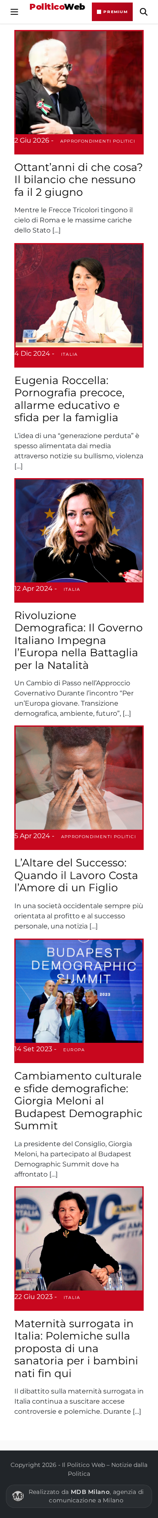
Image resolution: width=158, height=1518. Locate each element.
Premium (115, 11)
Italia (69, 354)
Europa (74, 1050)
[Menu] (14, 12)
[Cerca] (143, 12)
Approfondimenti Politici (97, 141)
